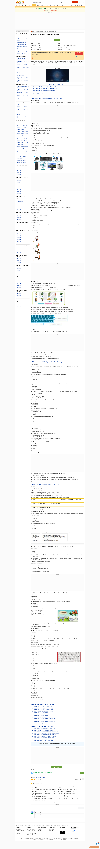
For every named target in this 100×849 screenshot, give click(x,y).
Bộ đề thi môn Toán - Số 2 (21, 42)
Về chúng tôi (18, 829)
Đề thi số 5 (19, 174)
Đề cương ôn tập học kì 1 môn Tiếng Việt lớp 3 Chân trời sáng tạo (45, 733)
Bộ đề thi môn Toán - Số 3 (21, 44)
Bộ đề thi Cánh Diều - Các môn (22, 104)
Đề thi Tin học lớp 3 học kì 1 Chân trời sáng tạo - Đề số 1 (43, 718)
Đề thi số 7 (19, 191)
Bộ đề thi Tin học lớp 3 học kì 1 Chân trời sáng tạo (42, 723)
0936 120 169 (20, 836)
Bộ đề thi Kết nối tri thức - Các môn (22, 59)
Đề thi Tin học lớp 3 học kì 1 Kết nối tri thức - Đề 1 (42, 706)
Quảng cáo (18, 833)
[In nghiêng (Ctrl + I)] (40, 812)
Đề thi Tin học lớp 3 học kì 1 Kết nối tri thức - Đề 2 (42, 708)
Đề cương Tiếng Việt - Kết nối (22, 131)
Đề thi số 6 (19, 189)
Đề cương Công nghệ (21, 144)
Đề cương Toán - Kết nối (21, 123)
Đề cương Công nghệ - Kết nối (22, 146)
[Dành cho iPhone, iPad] (62, 831)
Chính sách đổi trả (30, 834)
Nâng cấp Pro (75, 2)
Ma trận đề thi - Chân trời (21, 160)
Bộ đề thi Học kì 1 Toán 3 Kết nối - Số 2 (23, 65)
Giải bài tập (51, 830)
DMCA (28, 836)
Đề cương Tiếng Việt (20, 129)
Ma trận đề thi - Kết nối (21, 158)
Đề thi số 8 (19, 193)
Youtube (39, 830)
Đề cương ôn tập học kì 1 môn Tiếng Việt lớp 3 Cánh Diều (44, 734)
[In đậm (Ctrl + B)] (38, 812)
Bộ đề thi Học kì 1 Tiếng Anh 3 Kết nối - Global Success (23, 75)
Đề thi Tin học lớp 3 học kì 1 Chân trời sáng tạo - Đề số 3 (43, 721)
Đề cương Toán (19, 122)
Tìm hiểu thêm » (35, 56)
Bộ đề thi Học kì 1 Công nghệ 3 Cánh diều (22, 113)
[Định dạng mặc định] (43, 812)
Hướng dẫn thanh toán (31, 833)
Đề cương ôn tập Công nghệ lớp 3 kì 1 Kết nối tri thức (43, 740)
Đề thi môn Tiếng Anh (20, 196)
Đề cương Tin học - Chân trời (22, 140)
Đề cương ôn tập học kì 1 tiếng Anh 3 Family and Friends (44, 736)
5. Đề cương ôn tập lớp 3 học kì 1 (38, 93)
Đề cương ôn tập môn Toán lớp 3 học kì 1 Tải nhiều (42, 730)
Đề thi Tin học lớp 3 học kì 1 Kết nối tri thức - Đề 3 (42, 709)
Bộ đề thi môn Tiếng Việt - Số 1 (22, 46)
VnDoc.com (31, 31)
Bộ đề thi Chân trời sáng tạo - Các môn (23, 87)
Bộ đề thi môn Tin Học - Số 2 (22, 51)
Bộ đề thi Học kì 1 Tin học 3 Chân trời (23, 99)
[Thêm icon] (36, 812)
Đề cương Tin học (20, 136)
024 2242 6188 (70, 838)
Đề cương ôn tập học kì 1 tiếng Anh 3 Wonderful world (43, 737)
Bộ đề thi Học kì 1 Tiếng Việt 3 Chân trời (22, 93)
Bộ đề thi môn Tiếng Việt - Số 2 (22, 48)
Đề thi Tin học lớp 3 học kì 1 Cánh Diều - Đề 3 (41, 715)
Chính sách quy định (31, 829)
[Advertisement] (50, 21)
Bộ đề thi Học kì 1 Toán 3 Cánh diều (22, 107)
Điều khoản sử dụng (31, 830)
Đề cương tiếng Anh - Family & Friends (22, 152)
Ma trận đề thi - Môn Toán (21, 156)
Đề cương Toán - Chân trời (22, 125)
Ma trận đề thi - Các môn (21, 154)
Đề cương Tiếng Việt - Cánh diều (23, 135)
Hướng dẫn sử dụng (20, 830)
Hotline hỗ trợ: (51, 10)
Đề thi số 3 (19, 170)
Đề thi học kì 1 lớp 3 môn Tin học (50, 31)
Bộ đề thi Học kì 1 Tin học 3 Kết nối (22, 81)
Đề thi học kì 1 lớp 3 (39, 31)
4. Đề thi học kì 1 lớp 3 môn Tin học (39, 92)
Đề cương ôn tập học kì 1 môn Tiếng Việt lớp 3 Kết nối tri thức (45, 731)
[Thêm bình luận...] (59, 816)
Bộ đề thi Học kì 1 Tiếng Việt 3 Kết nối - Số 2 (23, 71)
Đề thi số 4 (19, 172)
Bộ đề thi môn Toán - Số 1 (21, 40)
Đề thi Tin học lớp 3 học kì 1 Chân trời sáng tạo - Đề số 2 (43, 720)
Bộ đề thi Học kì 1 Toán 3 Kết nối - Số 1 (23, 62)
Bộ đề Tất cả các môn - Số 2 (22, 38)
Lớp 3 (33, 31)
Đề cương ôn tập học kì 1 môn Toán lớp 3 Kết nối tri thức (43, 728)
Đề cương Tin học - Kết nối (22, 138)
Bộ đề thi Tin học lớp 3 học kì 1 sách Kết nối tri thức (42, 711)
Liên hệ (17, 834)
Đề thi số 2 (19, 168)
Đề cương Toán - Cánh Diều (22, 127)
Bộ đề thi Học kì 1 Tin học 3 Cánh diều (23, 117)
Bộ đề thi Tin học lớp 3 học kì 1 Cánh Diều (41, 717)
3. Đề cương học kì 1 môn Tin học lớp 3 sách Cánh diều (43, 90)
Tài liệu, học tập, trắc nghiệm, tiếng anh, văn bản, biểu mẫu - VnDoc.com (23, 2)
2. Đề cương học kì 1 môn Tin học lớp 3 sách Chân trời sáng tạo (45, 88)
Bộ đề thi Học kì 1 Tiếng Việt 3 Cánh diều (22, 110)
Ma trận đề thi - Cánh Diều (21, 162)
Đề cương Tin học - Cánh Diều (22, 142)
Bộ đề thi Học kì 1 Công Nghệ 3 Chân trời (22, 96)
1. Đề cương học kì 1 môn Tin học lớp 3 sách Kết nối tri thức (44, 86)
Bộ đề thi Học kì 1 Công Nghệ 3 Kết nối (22, 78)
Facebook (40, 829)
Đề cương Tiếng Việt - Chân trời (22, 133)
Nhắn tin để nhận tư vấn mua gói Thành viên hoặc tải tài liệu (51, 8)
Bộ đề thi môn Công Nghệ (21, 53)
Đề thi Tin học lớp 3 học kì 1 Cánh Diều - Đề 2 (41, 714)
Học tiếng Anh (51, 829)
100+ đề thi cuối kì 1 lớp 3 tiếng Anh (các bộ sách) (22, 201)
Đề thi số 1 (19, 167)
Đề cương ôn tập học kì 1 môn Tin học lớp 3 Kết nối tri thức (44, 739)
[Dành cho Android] (62, 833)
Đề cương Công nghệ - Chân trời (23, 148)
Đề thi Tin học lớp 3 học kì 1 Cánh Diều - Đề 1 (41, 712)
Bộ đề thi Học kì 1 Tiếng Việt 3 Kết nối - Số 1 (23, 68)
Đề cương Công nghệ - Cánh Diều (23, 149)
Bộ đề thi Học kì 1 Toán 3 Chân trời (22, 90)
